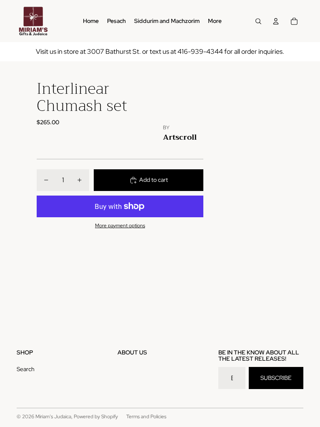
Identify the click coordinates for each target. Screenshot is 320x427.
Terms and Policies (146, 416)
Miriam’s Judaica (53, 416)
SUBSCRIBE (276, 378)
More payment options (120, 225)
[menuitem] (215, 21)
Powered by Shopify (96, 416)
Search (26, 369)
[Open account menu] (276, 21)
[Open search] (258, 21)
